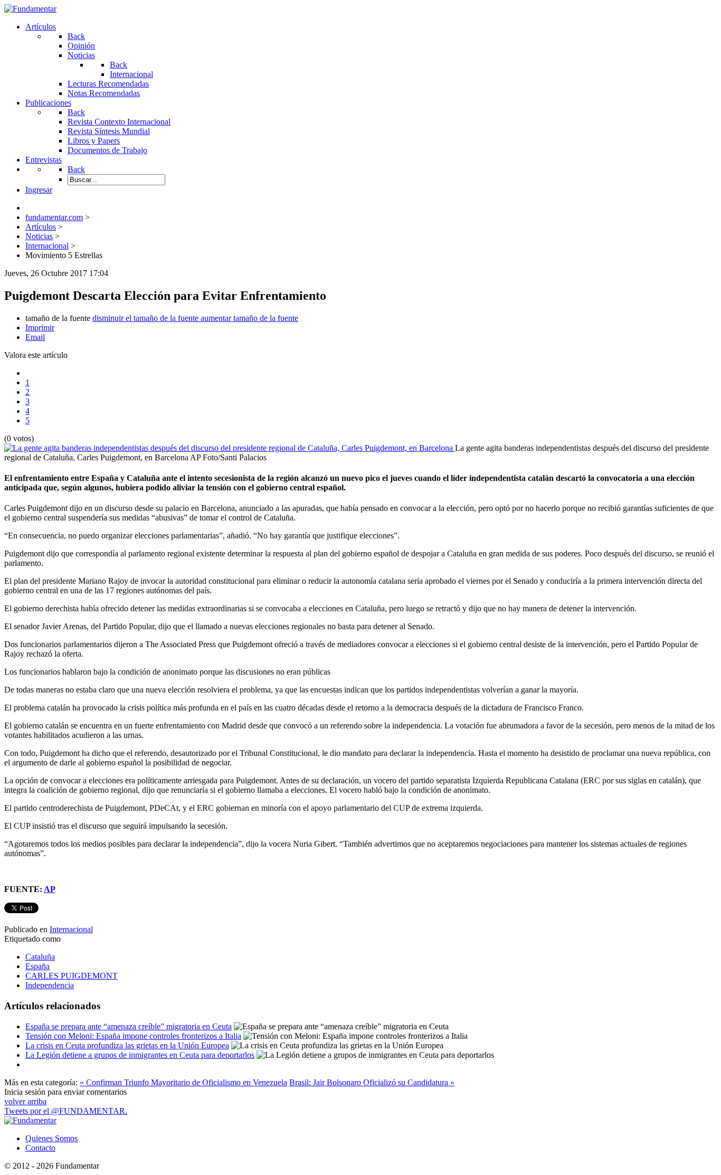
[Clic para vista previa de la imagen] (229, 447)
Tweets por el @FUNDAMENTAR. (65, 1110)
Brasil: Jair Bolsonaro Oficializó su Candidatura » (371, 1082)
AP (49, 889)
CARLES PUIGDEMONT (71, 975)
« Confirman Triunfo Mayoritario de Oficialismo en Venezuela (183, 1082)
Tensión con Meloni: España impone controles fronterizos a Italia (133, 1035)
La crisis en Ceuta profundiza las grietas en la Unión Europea (127, 1045)
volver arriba (25, 1101)
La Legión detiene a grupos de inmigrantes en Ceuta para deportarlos (139, 1054)
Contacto (40, 1147)
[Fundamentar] (30, 8)
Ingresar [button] (38, 189)
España (37, 966)
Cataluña (40, 956)
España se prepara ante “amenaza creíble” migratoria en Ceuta (128, 1026)
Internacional (71, 929)
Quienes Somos (51, 1138)
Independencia (49, 985)
